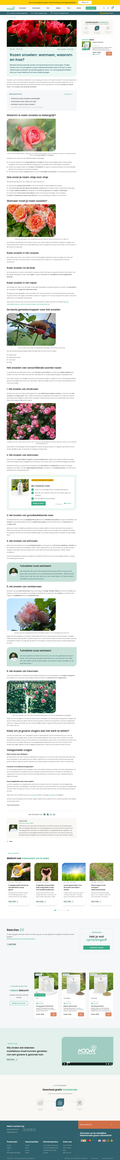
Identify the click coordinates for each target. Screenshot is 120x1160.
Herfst (27, 1153)
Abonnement (91, 8)
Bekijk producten (19, 1003)
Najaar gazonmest (70, 1006)
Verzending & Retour (107, 1158)
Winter (27, 1145)
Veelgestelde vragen (49, 1150)
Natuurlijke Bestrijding (13, 1153)
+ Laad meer (11, 944)
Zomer (27, 1150)
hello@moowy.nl (12, 1132)
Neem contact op (12, 1129)
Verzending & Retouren (50, 1145)
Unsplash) (68, 715)
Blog (64, 1150)
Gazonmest (36, 8)
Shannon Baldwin (41, 155)
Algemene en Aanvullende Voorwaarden (75, 1158)
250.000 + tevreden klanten (60, 13)
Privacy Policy (94, 1158)
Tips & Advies (12, 17)
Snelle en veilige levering (40, 13)
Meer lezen (11, 1059)
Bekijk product (38, 503)
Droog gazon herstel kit (44, 1006)
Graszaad (22, 8)
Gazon (9, 1145)
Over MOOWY (67, 1145)
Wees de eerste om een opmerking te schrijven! (21, 939)
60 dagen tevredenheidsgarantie (18, 13)
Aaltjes (58, 8)
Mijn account (67, 1153)
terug (11, 841)
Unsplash (50, 155)
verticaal (33, 795)
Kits (48, 8)
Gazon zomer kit (97, 42)
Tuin (68, 8)
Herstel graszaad (97, 1006)
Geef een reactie (96, 947)
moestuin (52, 795)
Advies (79, 8)
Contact (45, 1153)
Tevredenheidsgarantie (50, 1148)
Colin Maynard (59, 715)
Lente (27, 1148)
